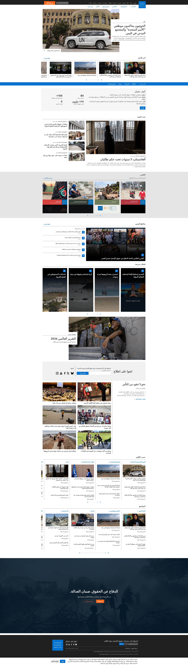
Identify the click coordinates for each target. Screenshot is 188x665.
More (90, 3)
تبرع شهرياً (100, 601)
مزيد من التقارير (48, 178)
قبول (62, 661)
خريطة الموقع (134, 648)
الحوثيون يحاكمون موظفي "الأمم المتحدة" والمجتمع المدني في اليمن (129, 29)
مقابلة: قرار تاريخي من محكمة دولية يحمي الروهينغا (60, 451)
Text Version (127, 648)
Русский (100, 3)
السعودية (127, 84)
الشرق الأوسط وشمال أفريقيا (138, 462)
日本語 (110, 3)
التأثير (97, 6)
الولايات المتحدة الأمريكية (88, 462)
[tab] (97, 215)
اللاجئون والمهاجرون (115, 511)
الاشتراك (82, 373)
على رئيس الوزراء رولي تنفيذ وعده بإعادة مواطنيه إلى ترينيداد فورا (60, 427)
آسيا (67, 462)
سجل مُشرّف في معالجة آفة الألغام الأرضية (97, 403)
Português (105, 3)
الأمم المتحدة (65, 511)
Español (95, 3)
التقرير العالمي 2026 (63, 338)
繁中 (128, 3)
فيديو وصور (105, 6)
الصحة (92, 511)
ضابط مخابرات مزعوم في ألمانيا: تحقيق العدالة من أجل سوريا (95, 427)
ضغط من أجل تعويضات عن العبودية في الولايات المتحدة (96, 452)
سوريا (120, 84)
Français (119, 3)
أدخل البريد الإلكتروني (106, 370)
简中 (131, 3)
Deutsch (114, 3)
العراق (134, 84)
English (124, 3)
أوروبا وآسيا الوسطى (115, 462)
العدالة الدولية (142, 511)
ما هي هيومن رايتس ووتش (53, 50)
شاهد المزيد (47, 58)
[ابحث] (57, 3)
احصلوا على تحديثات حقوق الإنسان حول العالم (121, 641)
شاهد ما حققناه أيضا (140, 399)
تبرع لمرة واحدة (89, 601)
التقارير (114, 6)
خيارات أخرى (54, 661)
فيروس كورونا (112, 84)
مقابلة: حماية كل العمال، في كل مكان (64, 403)
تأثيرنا (142, 108)
